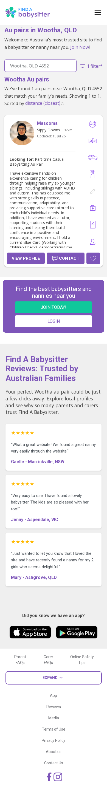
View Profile (26, 258)
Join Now (79, 47)
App (53, 695)
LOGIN (53, 321)
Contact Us (53, 763)
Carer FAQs (48, 660)
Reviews (53, 707)
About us (53, 752)
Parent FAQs (20, 660)
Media (53, 718)
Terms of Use (53, 729)
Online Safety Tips (82, 660)
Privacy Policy (53, 740)
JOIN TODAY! (53, 307)
